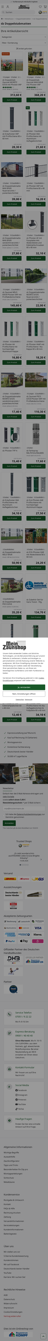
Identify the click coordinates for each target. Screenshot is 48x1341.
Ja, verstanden (24, 687)
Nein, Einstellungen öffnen (24, 694)
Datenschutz (20, 700)
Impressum (28, 700)
